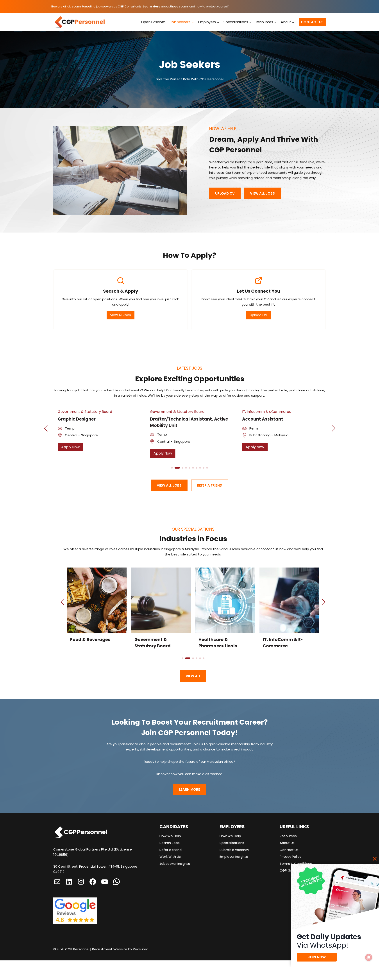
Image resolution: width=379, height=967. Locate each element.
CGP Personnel (77, 949)
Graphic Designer (77, 419)
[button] (45, 428)
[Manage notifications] (368, 957)
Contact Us (312, 22)
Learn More (151, 6)
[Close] (375, 858)
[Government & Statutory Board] (161, 610)
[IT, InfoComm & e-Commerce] (289, 610)
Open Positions (153, 22)
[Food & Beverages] (97, 610)
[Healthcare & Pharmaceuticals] (225, 610)
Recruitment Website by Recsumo (120, 949)
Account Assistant (262, 419)
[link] (97, 433)
